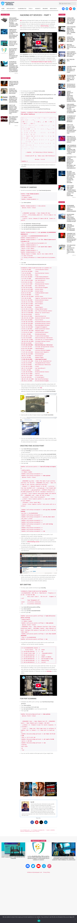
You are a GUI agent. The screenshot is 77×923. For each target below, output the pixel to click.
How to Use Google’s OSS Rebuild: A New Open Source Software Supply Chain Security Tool (13, 109)
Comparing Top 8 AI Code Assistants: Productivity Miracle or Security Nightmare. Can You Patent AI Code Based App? (71, 162)
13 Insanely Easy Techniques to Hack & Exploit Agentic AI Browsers (71, 118)
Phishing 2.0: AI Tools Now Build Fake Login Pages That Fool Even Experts (71, 139)
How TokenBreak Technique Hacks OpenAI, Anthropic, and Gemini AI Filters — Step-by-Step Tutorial (71, 149)
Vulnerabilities (41, 830)
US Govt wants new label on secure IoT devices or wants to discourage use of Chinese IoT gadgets (38, 858)
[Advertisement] (38, 78)
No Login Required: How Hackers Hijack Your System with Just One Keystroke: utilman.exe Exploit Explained (71, 177)
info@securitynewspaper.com (34, 872)
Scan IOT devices (35, 831)
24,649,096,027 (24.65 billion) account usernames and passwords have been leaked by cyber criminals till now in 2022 (63, 858)
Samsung (49, 671)
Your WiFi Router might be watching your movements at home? (71, 69)
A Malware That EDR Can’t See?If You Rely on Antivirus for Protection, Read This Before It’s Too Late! (71, 238)
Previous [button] (19, 789)
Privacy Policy (46, 872)
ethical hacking (44, 26)
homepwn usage (28, 831)
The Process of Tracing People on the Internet (71, 86)
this (41, 387)
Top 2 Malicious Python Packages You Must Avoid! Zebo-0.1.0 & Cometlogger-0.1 (71, 249)
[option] (26, 789)
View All (16, 73)
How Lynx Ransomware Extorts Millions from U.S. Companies (71, 227)
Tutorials (35, 830)
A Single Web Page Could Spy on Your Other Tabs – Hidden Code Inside (71, 20)
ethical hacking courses (33, 541)
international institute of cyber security (41, 61)
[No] (75, 919)
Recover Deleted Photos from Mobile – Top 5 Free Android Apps (71, 78)
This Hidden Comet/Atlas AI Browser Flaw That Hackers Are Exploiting (13, 99)
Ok (39, 920)
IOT (21, 26)
